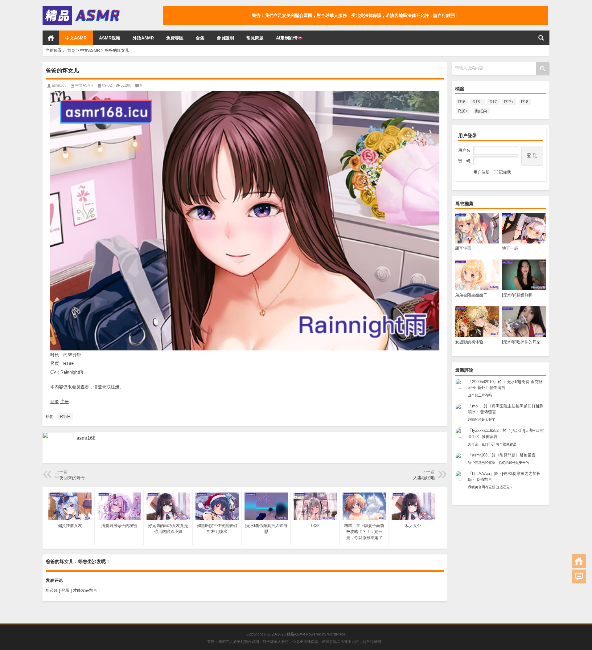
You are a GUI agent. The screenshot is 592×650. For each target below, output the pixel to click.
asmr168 (479, 455)
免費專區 (174, 37)
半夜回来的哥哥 (70, 477)
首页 (51, 38)
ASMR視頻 (109, 37)
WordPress (336, 634)
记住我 (505, 172)
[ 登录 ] (65, 590)
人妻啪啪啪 (424, 477)
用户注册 (482, 172)
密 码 (464, 160)
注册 (64, 401)
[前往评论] (579, 576)
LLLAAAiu (481, 473)
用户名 (464, 150)
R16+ (477, 102)
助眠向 (481, 111)
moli (475, 406)
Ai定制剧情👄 (289, 37)
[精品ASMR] (82, 8)
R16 (461, 102)
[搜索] (541, 38)
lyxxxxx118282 (485, 430)
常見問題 (255, 37)
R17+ (509, 102)
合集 (200, 37)
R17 (493, 102)
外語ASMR (143, 37)
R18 (524, 102)
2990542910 (483, 381)
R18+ (463, 111)
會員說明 (225, 37)
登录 (54, 401)
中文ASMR (76, 37)
